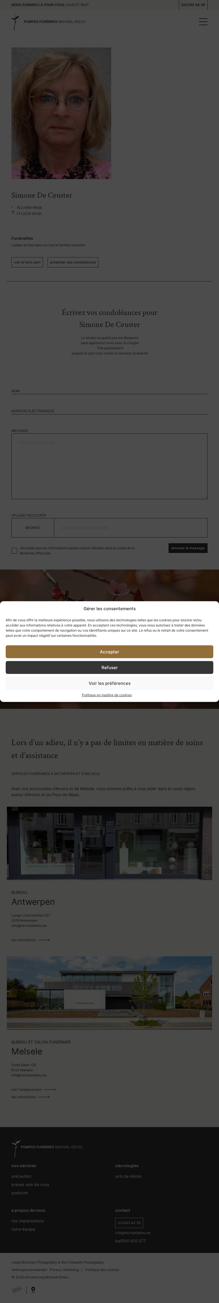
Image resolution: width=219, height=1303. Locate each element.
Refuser (110, 667)
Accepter (109, 651)
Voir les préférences (110, 683)
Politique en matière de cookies (107, 695)
